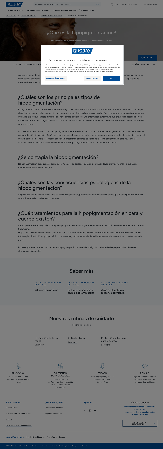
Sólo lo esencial (92, 78)
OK (111, 78)
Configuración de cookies (55, 78)
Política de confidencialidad (103, 71)
